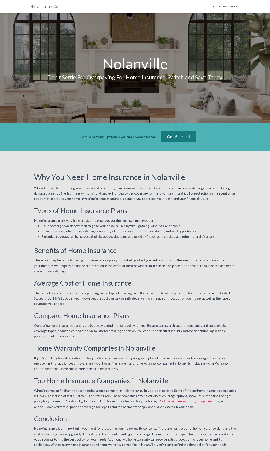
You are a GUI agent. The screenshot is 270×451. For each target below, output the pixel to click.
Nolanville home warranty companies (186, 401)
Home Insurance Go (223, 6)
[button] (178, 136)
